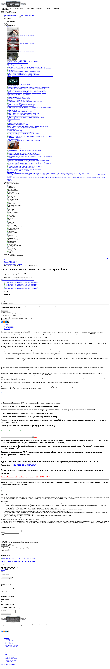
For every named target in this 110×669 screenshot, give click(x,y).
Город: (3, 532)
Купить (3, 570)
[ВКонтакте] (2, 322)
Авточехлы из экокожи (10, 262)
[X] (8, 322)
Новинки (9, 180)
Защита (9, 26)
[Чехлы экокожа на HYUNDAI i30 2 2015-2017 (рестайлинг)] (18, 280)
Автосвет (9, 64)
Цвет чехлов (4, 301)
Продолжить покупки (6, 578)
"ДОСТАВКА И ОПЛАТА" (24, 465)
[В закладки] (7, 570)
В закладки (5, 319)
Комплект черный (8, 303)
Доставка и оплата (9, 15)
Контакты (32, 15)
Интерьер (9, 120)
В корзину (3, 310)
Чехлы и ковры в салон (13, 157)
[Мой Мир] (6, 322)
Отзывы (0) (7, 329)
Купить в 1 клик (5, 312)
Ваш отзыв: (4, 541)
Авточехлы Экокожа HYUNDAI (13, 264)
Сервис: (3, 547)
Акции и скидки (11, 172)
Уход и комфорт (11, 129)
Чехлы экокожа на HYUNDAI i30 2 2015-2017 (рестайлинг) (18, 561)
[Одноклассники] (4, 322)
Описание (6, 324)
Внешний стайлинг (12, 85)
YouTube (8, 664)
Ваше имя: (3, 531)
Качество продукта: (6, 549)
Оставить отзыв (5, 550)
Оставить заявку (6, 613)
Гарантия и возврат (19, 15)
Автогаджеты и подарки (14, 139)
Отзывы (27, 15)
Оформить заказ (105, 578)
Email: (2, 534)
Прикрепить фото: (6, 544)
